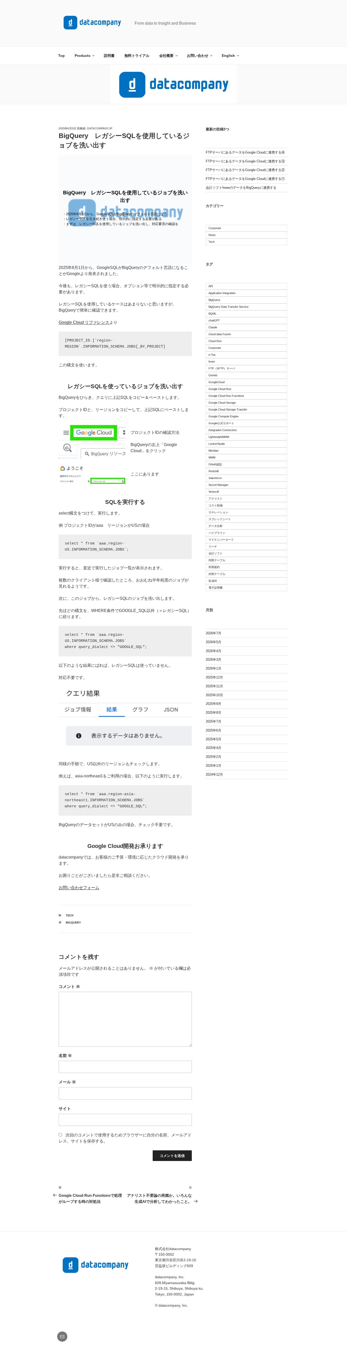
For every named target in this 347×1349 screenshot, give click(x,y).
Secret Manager (218, 484)
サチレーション (218, 512)
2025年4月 (213, 748)
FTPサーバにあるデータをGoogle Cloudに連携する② (245, 170)
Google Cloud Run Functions (226, 395)
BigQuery (73, 922)
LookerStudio (217, 443)
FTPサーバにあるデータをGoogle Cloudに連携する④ (245, 152)
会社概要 (166, 56)
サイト (65, 1108)
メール (67, 1082)
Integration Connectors (223, 430)
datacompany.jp (99, 128)
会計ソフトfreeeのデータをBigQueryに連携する (241, 188)
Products (82, 56)
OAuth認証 (215, 464)
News (212, 234)
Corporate (215, 228)
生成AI (213, 580)
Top (61, 56)
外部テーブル (217, 573)
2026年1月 (213, 668)
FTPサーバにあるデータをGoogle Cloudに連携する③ (245, 161)
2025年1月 (213, 765)
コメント (69, 986)
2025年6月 (213, 730)
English (228, 56)
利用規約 (214, 567)
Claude (213, 327)
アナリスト (216, 498)
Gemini (213, 375)
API (211, 286)
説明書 (109, 56)
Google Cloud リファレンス (84, 322)
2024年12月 (214, 774)
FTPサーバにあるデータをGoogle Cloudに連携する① (245, 179)
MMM (212, 457)
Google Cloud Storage (222, 402)
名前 (65, 1055)
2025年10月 (214, 695)
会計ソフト (216, 553)
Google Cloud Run (220, 388)
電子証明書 (216, 587)
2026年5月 (213, 642)
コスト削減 (216, 505)
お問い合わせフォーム (79, 887)
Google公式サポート (221, 423)
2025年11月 (214, 686)
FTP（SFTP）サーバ (222, 368)
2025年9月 (213, 704)
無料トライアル (136, 56)
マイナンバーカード (221, 539)
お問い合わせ (197, 56)
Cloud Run (215, 341)
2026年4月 (213, 651)
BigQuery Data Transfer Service (228, 306)
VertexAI (214, 491)
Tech (69, 915)
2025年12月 (214, 677)
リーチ (213, 546)
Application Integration (222, 293)
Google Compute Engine (224, 416)
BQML (212, 313)
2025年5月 (213, 739)
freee (212, 361)
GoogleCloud (217, 382)
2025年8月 (213, 712)
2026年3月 (213, 659)
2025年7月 (213, 721)
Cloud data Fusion (220, 334)
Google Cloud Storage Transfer (228, 409)
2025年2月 (213, 757)
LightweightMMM (219, 436)
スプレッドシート (220, 519)
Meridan (213, 450)
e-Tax (212, 354)
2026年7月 (213, 633)
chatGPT (214, 320)
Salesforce (215, 478)
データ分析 (216, 525)
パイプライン (217, 532)
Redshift (214, 471)
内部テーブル (217, 560)
